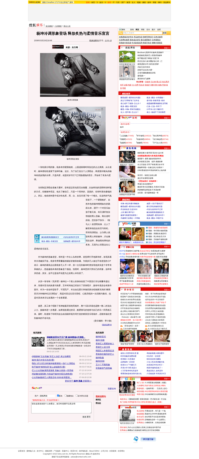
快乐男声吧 (157, 136)
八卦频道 (58, 26)
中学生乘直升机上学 (127, 64)
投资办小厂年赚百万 (128, 365)
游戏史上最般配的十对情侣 (155, 323)
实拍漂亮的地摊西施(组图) (155, 308)
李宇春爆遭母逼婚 (126, 281)
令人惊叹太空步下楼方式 (157, 329)
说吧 (159, 30)
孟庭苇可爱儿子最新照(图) (155, 317)
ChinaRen (50, 2)
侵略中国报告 (157, 43)
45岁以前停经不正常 (155, 209)
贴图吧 (123, 143)
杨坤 (122, 127)
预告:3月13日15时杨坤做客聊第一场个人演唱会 (53, 363)
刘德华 (147, 82)
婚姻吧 (139, 143)
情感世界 (140, 420)
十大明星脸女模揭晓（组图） (156, 383)
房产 (123, 2)
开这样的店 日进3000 (129, 209)
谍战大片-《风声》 (127, 165)
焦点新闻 (140, 411)
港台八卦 (67, 26)
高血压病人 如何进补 (155, 371)
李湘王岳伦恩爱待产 (145, 184)
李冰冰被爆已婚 (144, 276)
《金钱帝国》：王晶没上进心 (156, 388)
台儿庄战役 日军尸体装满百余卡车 (151, 164)
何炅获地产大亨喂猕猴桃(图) (131, 294)
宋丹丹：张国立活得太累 (147, 175)
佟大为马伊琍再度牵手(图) (155, 297)
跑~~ (143, 76)
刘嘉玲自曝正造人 (144, 284)
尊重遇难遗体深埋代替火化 (131, 374)
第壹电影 (140, 388)
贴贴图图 (140, 414)
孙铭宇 (140, 70)
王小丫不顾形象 (103, 364)
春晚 (160, 85)
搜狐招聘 (48, 451)
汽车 (118, 2)
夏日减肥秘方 (146, 40)
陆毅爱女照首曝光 (161, 281)
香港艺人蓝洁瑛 (103, 347)
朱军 (122, 85)
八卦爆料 (140, 386)
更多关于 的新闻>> (78, 381)
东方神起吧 (157, 139)
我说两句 (166, 2)
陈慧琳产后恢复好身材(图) (130, 297)
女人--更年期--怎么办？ (130, 112)
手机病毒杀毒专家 (133, 257)
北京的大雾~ (148, 70)
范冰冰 (141, 85)
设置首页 (21, 451)
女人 (133, 2)
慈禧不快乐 (147, 43)
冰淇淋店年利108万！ (155, 365)
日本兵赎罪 (158, 37)
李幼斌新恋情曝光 (161, 278)
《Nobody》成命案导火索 (130, 317)
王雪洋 (140, 73)
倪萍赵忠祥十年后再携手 (154, 300)
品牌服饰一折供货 (128, 362)
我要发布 (112, 388)
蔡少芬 (159, 82)
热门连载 (123, 402)
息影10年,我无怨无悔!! (150, 64)
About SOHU (94, 451)
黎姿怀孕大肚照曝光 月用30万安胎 (151, 187)
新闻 (132, 30)
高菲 (139, 79)
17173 (57, 2)
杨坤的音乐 (101, 336)
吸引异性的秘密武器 (154, 206)
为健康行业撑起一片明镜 (130, 218)
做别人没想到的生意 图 (130, 353)
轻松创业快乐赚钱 (154, 359)
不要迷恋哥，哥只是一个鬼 (155, 411)
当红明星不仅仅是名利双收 (155, 417)
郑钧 (156, 85)
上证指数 (123, 136)
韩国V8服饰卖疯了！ (155, 368)
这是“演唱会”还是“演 (151, 58)
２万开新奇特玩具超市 (129, 371)
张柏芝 (147, 85)
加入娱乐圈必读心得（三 (152, 61)
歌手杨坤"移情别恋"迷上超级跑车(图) (48, 367)
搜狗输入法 (31, 451)
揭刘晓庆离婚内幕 (144, 278)
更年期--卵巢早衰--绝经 (156, 101)
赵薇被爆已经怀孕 (126, 278)
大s (133, 85)
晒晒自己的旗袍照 (135, 430)
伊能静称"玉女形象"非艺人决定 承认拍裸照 (51, 356)
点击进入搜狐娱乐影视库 (154, 320)
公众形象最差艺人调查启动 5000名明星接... (52, 377)
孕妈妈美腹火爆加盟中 (155, 353)
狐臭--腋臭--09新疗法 (155, 218)
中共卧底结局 (137, 43)
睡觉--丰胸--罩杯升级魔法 (130, 109)
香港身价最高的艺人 (105, 354)
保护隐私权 (83, 451)
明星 (124, 88)
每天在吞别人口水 (127, 423)
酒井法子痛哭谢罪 (162, 344)
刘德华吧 (140, 139)
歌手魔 (140, 58)
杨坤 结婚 (100, 340)
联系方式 (74, 451)
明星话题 (140, 394)
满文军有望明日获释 (145, 178)
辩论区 (98, 403)
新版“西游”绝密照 (127, 344)
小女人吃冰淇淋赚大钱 (155, 362)
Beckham (141, 52)
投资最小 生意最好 (128, 359)
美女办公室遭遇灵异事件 (130, 314)
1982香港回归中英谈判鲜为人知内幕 (152, 170)
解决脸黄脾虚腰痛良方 (155, 212)
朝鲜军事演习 (148, 37)
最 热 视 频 (131, 148)
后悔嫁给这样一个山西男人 (155, 420)
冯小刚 (153, 82)
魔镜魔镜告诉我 (149, 73)
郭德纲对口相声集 (133, 251)
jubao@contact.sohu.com (81, 457)
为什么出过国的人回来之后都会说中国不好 (144, 427)
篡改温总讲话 (135, 40)
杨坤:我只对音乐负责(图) (43, 360)
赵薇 (126, 85)
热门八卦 (140, 383)
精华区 (98, 400)
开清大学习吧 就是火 (129, 368)
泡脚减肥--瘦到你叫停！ (156, 215)
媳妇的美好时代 (155, 159)
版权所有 (96, 454)
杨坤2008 (100, 361)
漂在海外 (123, 427)
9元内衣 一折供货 (153, 356)
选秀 (137, 85)
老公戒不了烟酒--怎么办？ (131, 103)
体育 (93, 2)
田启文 (140, 61)
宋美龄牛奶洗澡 (125, 43)
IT (113, 2)
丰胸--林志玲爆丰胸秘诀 (130, 204)
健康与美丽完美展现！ (129, 215)
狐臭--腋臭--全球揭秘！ (156, 98)
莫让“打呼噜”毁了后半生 (130, 101)
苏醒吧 (123, 139)
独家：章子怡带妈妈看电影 (155, 294)
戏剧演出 (123, 399)
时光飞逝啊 (145, 79)
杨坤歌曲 (100, 357)
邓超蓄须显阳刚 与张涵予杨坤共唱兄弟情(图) (52, 374)
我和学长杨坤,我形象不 (155, 52)
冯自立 (140, 67)
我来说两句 (94, 40)
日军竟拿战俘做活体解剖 (130, 308)
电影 (130, 85)
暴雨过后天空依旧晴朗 (151, 430)
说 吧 (134, 118)
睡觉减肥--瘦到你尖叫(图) (130, 98)
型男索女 (140, 423)
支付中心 (40, 451)
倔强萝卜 (141, 159)
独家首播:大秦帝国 (145, 153)
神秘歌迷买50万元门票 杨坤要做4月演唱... (66, 337)
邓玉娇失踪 (138, 37)
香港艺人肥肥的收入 (105, 343)
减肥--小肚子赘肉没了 (155, 204)
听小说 (122, 254)
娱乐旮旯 (140, 417)
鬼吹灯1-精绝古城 (132, 254)
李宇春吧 (140, 136)
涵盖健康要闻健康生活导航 (157, 103)
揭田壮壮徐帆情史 (127, 276)
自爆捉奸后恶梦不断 (127, 195)
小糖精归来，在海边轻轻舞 (155, 423)
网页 (137, 30)
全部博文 (121, 451)
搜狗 (71, 2)
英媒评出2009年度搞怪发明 (155, 414)
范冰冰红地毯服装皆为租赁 (130, 302)
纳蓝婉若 (141, 55)
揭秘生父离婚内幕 (161, 276)
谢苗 (139, 64)
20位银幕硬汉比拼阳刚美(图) (156, 394)
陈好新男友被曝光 (161, 284)
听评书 (122, 251)
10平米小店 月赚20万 (155, 109)
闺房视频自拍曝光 (127, 180)
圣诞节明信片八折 (126, 284)
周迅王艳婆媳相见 (144, 281)
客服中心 (65, 451)
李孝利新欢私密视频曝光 (154, 314)
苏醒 (152, 85)
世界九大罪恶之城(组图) (154, 311)
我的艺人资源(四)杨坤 (153, 55)
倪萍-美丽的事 (157, 162)
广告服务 (57, 451)
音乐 (148, 30)
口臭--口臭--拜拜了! (154, 106)
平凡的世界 (151, 254)
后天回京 (146, 67)
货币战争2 (160, 254)
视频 (139, 2)
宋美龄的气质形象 (104, 368)
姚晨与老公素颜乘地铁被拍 (130, 305)
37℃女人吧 (157, 143)
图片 (153, 30)
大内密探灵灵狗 (144, 162)
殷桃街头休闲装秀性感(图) (130, 300)
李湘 (164, 85)
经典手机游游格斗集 (148, 257)
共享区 (122, 257)
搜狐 (44, 2)
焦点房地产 (64, 2)
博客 (154, 2)
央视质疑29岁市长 (126, 37)
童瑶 (139, 76)
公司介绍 (104, 451)
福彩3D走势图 (161, 257)
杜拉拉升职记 (145, 251)
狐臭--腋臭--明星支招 (129, 106)
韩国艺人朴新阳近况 (105, 350)
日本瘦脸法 (156, 40)
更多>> (167, 48)
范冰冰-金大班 (157, 153)
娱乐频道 (49, 26)
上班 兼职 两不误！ (128, 212)
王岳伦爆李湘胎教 (130, 329)
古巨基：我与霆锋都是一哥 (148, 193)
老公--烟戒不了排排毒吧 (156, 112)
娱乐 (101, 2)
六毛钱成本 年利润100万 (156, 374)
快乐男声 (165, 82)
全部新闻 (112, 451)
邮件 (149, 2)
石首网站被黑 (124, 40)
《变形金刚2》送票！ (131, 326)
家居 (128, 2)
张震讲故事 (155, 251)
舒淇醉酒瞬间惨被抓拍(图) (155, 305)
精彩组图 (140, 391)
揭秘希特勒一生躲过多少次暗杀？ (151, 167)
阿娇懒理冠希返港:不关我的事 (149, 190)
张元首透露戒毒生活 (156, 326)
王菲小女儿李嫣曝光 (145, 344)
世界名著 (143, 254)
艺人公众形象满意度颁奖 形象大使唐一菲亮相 (52, 370)
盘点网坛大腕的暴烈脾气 (130, 311)
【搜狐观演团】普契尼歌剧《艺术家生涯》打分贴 (147, 399)
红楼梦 (162, 251)
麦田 (146, 159)
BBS (160, 2)
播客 (144, 2)
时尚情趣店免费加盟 (128, 356)
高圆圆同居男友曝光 (127, 79)
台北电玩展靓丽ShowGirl (130, 323)
